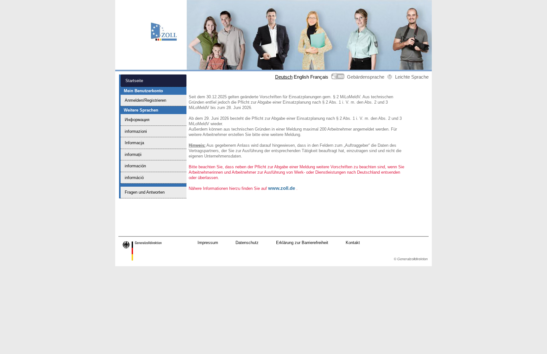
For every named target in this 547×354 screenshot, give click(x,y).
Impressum (208, 242)
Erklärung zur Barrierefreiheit (302, 242)
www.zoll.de (281, 188)
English (301, 77)
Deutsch (283, 77)
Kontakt (353, 242)
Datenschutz (247, 242)
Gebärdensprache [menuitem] (365, 77)
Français (319, 77)
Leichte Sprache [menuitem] (412, 77)
